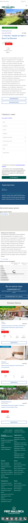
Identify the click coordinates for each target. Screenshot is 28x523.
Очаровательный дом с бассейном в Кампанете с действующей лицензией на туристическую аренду (13, 327)
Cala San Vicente (6, 33)
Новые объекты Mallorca (6, 470)
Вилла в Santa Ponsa (18, 470)
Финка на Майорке (5, 464)
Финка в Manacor (18, 488)
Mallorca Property (9, 430)
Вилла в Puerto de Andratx (20, 464)
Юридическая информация (7, 440)
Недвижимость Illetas (19, 446)
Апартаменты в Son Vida (6, 499)
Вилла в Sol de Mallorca (19, 472)
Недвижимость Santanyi (19, 454)
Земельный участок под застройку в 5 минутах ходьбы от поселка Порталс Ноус (12, 406)
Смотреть (14, 342)
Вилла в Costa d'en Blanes (20, 468)
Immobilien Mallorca (18, 430)
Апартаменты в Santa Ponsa (7, 494)
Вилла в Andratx (17, 463)
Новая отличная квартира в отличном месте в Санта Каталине (12, 366)
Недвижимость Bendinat (19, 448)
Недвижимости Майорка (19, 432)
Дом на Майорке (4, 477)
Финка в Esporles (18, 486)
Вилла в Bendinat (18, 466)
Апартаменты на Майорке (7, 472)
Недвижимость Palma (19, 455)
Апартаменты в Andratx (6, 483)
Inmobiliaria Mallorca (7, 432)
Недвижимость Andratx (19, 437)
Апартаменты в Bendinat (6, 488)
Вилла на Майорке (5, 463)
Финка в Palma (17, 490)
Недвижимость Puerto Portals (20, 444)
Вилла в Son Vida (18, 474)
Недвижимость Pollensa (19, 457)
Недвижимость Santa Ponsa (20, 443)
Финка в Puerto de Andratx (20, 485)
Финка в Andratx (17, 483)
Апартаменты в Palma (6, 501)
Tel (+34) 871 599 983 (7, 118)
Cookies (2, 445)
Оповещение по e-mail (14, 296)
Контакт (2, 438)
